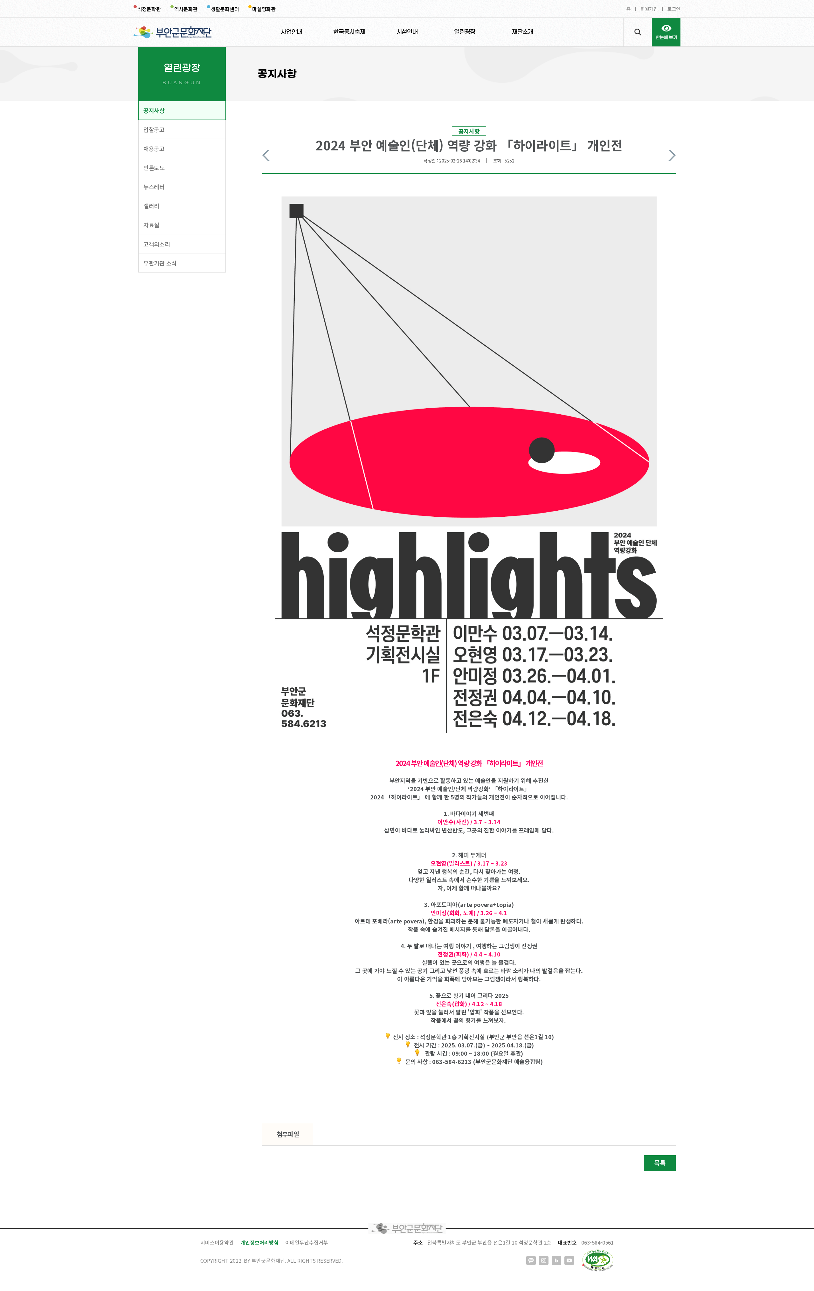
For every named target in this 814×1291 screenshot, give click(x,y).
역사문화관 (186, 8)
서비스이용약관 (217, 1242)
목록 (659, 1162)
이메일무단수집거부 (306, 1242)
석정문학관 (149, 8)
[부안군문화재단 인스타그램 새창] (543, 1260)
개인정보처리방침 (259, 1242)
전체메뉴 (666, 32)
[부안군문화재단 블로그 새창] (556, 1260)
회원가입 (649, 8)
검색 (637, 32)
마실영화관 (264, 8)
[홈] (172, 32)
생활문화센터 (225, 8)
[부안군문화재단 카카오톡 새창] (531, 1260)
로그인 (673, 8)
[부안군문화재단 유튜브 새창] (569, 1260)
